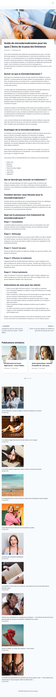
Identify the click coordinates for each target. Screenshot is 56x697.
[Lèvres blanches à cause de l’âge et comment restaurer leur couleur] (28, 398)
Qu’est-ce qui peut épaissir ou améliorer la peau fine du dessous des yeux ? (42, 328)
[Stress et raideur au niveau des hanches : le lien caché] (28, 635)
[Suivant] (51, 362)
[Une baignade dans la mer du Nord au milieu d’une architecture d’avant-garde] (28, 485)
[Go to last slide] (4, 362)
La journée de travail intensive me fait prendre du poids (18, 527)
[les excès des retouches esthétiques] (28, 544)
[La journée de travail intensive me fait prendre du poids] (28, 514)
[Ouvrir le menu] (53, 3)
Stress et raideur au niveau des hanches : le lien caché (18, 648)
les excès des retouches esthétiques (12, 557)
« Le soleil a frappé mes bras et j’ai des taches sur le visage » (20, 440)
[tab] (26, 378)
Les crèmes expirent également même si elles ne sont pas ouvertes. (22, 469)
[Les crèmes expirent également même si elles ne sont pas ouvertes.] (28, 456)
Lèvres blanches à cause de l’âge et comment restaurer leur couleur (21, 411)
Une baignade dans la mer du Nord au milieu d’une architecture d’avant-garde (25, 498)
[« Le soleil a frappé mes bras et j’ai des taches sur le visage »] (28, 427)
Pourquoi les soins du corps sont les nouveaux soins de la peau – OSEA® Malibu (12, 329)
